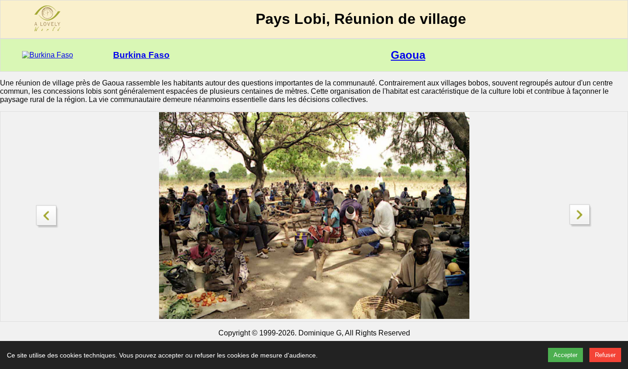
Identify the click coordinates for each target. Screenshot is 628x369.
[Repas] (580, 224)
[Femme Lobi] (47, 214)
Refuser (605, 355)
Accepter (565, 355)
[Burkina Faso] (47, 55)
